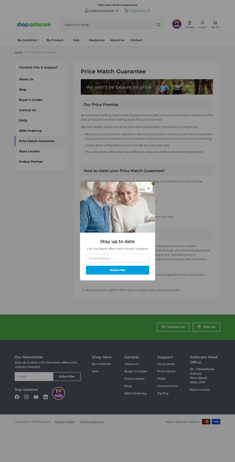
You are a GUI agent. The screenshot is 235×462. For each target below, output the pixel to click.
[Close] (148, 188)
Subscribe (117, 270)
